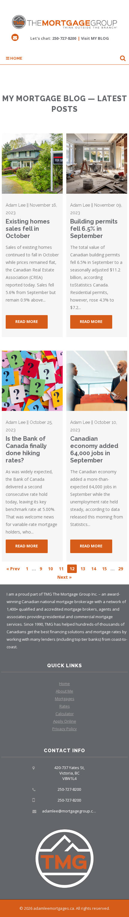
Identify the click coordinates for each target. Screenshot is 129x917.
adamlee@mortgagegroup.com (70, 811)
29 (120, 568)
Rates (64, 706)
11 (61, 568)
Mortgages (64, 698)
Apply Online (64, 721)
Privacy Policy (64, 728)
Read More (26, 321)
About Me (64, 691)
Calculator (65, 713)
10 (50, 568)
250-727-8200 (64, 38)
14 (93, 568)
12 (72, 568)
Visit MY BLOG (95, 38)
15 (104, 568)
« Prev (13, 568)
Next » (64, 577)
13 (82, 568)
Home (15, 58)
